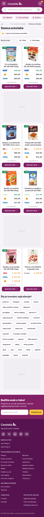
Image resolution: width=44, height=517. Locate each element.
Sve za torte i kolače (18, 24)
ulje (12, 350)
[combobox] (21, 9)
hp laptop (6, 312)
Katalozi (9, 18)
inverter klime (36, 323)
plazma (25, 355)
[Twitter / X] (9, 434)
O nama (3, 499)
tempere (16, 302)
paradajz (6, 355)
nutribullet (31, 329)
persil (16, 355)
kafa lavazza (32, 339)
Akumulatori (26, 475)
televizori (19, 329)
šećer (28, 350)
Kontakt (4, 502)
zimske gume (21, 323)
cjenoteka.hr (5, 447)
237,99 (17, 273)
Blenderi (25, 455)
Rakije (3, 469)
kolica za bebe (8, 339)
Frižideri (25, 472)
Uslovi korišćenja (30, 502)
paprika (37, 350)
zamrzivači (7, 329)
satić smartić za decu (11, 307)
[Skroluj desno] (41, 17)
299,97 (39, 149)
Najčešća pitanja (30, 499)
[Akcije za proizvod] (18, 49)
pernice (6, 302)
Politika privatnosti (31, 505)
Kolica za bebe (6, 459)
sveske (26, 302)
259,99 (17, 281)
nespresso (7, 344)
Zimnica (38, 18)
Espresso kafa (6, 465)
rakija (17, 344)
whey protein (29, 344)
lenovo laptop (19, 312)
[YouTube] (26, 434)
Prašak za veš (6, 472)
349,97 (17, 149)
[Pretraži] (5, 9)
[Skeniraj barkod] (38, 10)
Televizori (26, 478)
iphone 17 (32, 312)
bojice (36, 302)
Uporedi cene (10, 86)
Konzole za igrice (7, 478)
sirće (20, 350)
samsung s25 (7, 318)
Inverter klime (27, 459)
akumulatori (7, 323)
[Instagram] (20, 434)
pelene (20, 339)
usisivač (6, 334)
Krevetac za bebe (7, 462)
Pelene (3, 455)
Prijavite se (36, 412)
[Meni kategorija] (4, 3)
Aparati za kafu (28, 465)
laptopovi (26, 307)
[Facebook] (3, 434)
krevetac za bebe (19, 334)
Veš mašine (5, 475)
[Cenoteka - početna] (22, 3)
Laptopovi (26, 462)
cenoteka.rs (5, 443)
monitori (36, 318)
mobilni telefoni (23, 318)
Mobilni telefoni (28, 469)
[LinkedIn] (15, 434)
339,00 (39, 273)
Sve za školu (23, 18)
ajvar (4, 350)
